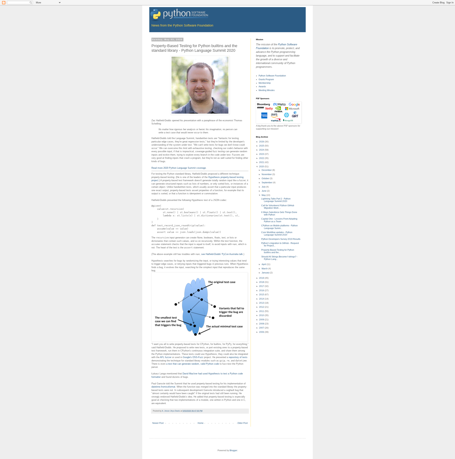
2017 (262, 286)
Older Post (242, 423)
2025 (262, 146)
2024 (262, 150)
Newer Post (158, 423)
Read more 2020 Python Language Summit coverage (178, 168)
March (265, 268)
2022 (262, 158)
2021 (262, 162)
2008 (262, 323)
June (264, 191)
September (267, 182)
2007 (262, 328)
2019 (262, 278)
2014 (262, 299)
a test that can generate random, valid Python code (192, 363)
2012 (262, 307)
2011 (262, 311)
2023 (262, 154)
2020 (262, 166)
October (266, 178)
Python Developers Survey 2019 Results (280, 239)
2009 (262, 319)
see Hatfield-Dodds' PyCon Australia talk (222, 254)
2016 (262, 290)
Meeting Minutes (267, 90)
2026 (262, 141)
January (266, 272)
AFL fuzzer (165, 357)
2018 (262, 282)
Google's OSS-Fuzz (193, 357)
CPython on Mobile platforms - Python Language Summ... (279, 226)
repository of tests (238, 357)
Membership (265, 83)
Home (201, 423)
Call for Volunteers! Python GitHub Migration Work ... (277, 206)
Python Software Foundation (272, 75)
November (267, 174)
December (267, 170)
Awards (262, 86)
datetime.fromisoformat (163, 386)
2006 (262, 332)
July (264, 187)
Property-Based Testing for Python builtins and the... (277, 251)
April (264, 264)
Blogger (233, 450)
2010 (262, 315)
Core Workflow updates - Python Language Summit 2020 (276, 233)
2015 (262, 294)
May (264, 195)
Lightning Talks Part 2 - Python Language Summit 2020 (276, 200)
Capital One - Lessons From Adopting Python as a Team (279, 220)
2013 (262, 303)
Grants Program (266, 79)
